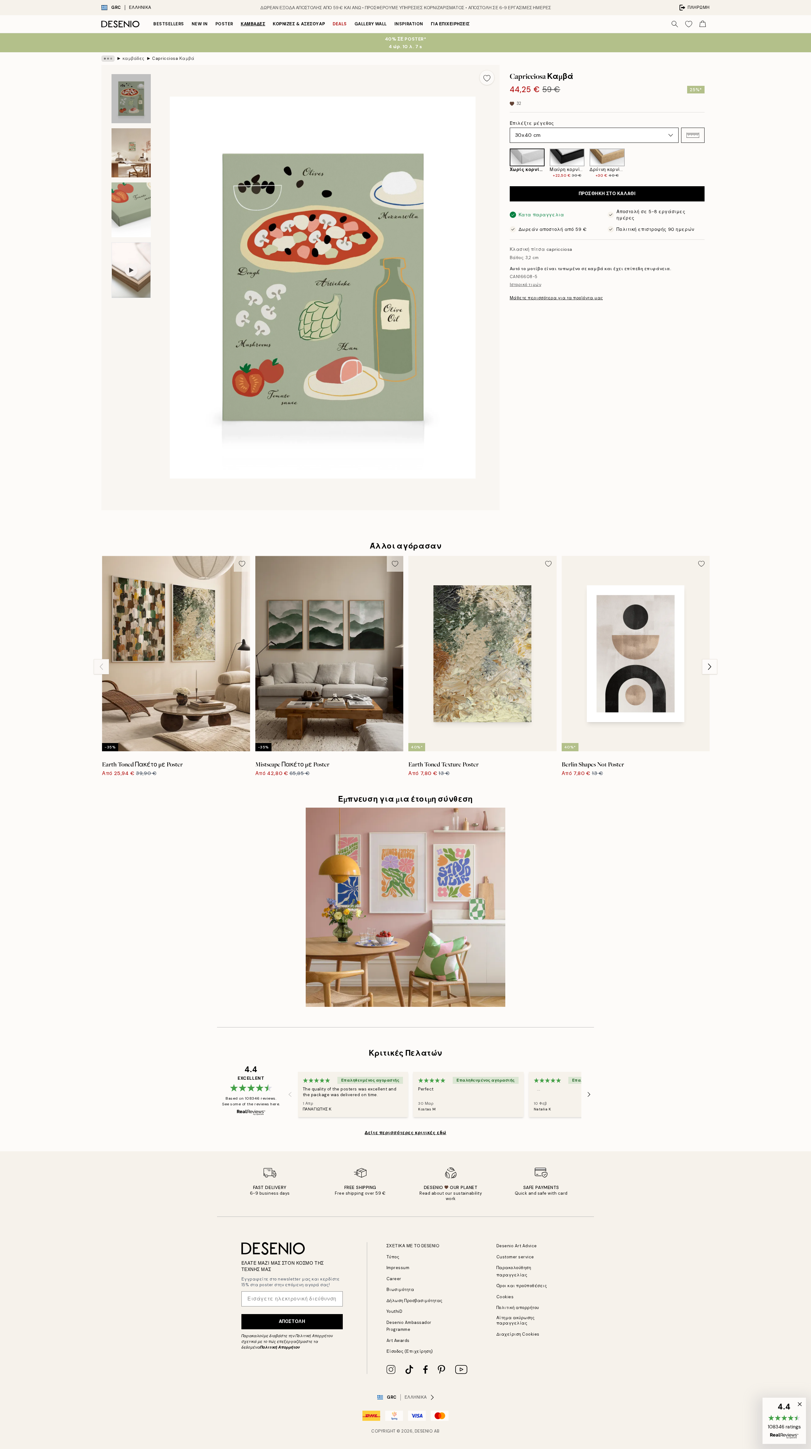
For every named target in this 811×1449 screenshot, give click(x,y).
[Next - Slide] (710, 163)
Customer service (515, 1257)
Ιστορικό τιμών (525, 285)
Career (393, 1278)
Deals (340, 24)
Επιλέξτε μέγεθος (532, 123)
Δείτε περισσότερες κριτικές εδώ (405, 1132)
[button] (693, 135)
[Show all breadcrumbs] (108, 58)
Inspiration (408, 24)
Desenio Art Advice (516, 1246)
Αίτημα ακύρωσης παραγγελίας (515, 1320)
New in (200, 24)
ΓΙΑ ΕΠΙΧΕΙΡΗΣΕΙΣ (450, 24)
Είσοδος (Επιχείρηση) (409, 1351)
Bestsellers (168, 24)
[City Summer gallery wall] (405, 907)
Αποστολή (292, 1321)
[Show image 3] (131, 209)
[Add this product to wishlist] (487, 77)
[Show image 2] (131, 152)
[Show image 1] (131, 98)
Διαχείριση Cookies (518, 1334)
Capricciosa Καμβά (173, 58)
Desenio (424, 1431)
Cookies (505, 1297)
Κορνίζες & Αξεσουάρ (299, 24)
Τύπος (392, 1257)
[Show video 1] (131, 270)
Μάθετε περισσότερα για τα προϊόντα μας (556, 298)
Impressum (398, 1267)
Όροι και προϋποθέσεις (521, 1285)
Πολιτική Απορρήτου (280, 1347)
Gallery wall (370, 24)
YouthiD (394, 1311)
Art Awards (398, 1340)
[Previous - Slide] (505, 163)
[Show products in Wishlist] (689, 24)
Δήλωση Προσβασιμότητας (414, 1300)
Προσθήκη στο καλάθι (607, 194)
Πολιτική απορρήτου (517, 1307)
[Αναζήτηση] (675, 24)
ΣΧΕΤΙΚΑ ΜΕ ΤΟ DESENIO (413, 1246)
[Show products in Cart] (703, 24)
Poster (224, 24)
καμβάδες (253, 24)
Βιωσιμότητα (400, 1289)
